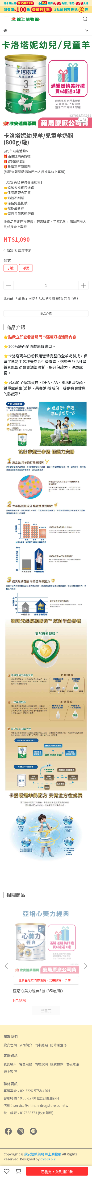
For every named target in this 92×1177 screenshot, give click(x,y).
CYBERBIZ (48, 1159)
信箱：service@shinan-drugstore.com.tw (36, 1105)
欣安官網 (10, 1045)
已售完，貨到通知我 (57, 1171)
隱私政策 (72, 1064)
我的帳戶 (10, 1064)
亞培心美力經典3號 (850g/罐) (38, 990)
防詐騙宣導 (58, 1045)
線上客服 (10, 1071)
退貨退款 (56, 1064)
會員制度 (25, 1064)
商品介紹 (46, 313)
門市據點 (41, 1045)
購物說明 (41, 1064)
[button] (85, 966)
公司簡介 (25, 1045)
